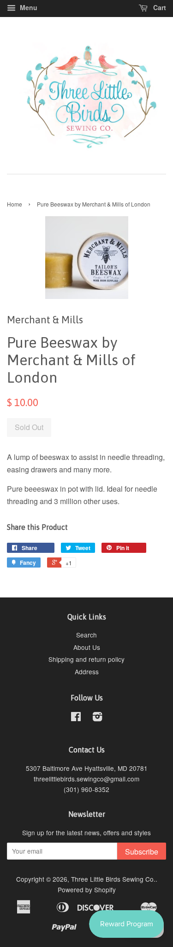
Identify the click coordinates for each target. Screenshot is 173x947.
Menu (27, 7)
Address (87, 671)
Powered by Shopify (87, 889)
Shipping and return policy (86, 659)
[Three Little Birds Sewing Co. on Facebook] (76, 718)
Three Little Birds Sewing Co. (113, 879)
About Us (86, 647)
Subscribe (141, 851)
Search (86, 634)
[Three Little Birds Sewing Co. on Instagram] (97, 718)
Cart (158, 7)
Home (14, 204)
